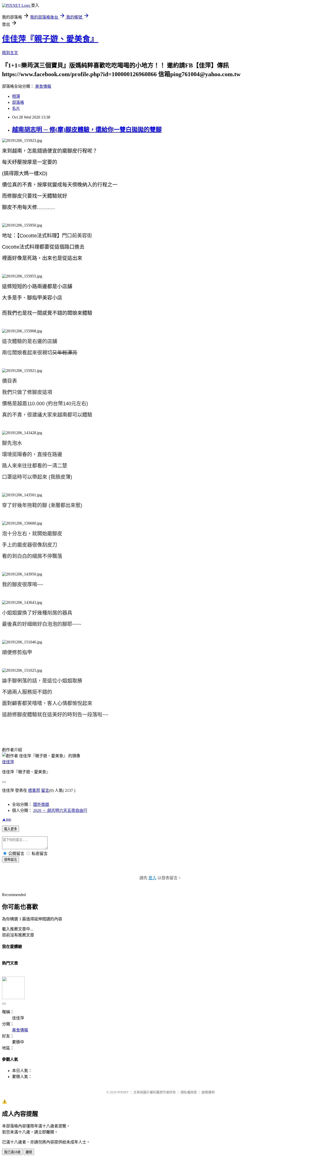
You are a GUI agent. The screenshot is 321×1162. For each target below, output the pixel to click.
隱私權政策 (189, 1092)
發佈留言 (10, 859)
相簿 (16, 96)
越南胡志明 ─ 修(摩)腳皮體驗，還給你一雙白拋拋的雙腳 (87, 129)
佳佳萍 (8, 762)
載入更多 (10, 829)
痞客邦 (34, 790)
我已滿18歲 (12, 1152)
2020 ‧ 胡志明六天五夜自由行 (60, 810)
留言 (45, 790)
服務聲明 (208, 1092)
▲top (6, 819)
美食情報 (43, 86)
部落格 (18, 102)
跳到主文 (10, 53)
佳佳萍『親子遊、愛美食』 (50, 38)
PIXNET (123, 1092)
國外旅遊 (41, 804)
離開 (29, 1152)
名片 (16, 108)
